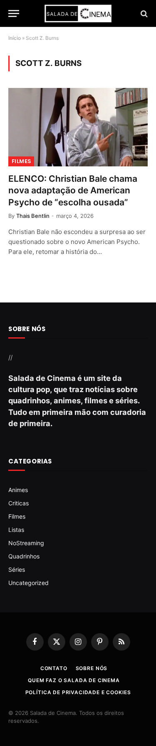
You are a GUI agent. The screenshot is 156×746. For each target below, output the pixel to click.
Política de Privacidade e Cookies (78, 692)
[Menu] (13, 13)
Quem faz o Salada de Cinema (74, 680)
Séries (16, 569)
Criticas (18, 503)
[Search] (143, 13)
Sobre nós (92, 668)
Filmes (21, 161)
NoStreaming (26, 542)
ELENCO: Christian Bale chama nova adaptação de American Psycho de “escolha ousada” (72, 190)
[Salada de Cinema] (78, 13)
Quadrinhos (24, 556)
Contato (53, 668)
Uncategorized (28, 582)
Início (14, 38)
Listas (16, 529)
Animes (18, 489)
